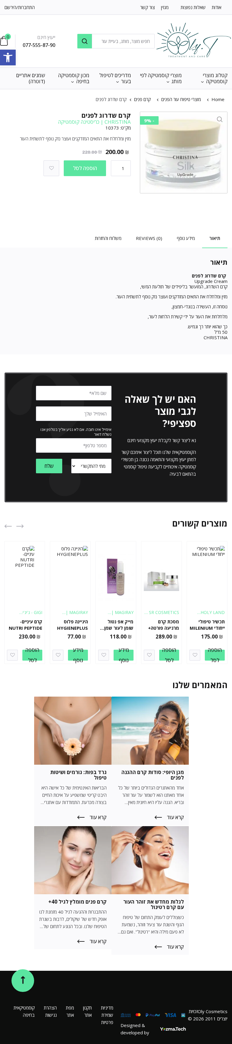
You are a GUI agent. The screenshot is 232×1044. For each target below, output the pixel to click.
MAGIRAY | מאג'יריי (122, 615)
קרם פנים (142, 99)
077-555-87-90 (39, 45)
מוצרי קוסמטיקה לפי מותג (161, 78)
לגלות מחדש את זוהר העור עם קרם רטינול (153, 904)
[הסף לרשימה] (51, 168)
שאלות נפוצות (193, 7)
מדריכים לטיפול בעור (115, 78)
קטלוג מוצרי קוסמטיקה (215, 78)
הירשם (10, 7)
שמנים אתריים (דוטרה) (30, 78)
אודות (216, 7)
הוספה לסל (85, 168)
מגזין (165, 7)
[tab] (214, 240)
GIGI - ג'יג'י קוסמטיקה (32, 615)
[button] (8, 57)
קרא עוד (175, 817)
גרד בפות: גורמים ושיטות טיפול (78, 775)
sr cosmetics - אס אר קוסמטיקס (162, 615)
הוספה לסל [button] (215, 655)
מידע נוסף (123, 655)
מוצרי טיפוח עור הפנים (181, 99)
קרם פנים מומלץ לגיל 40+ (77, 901)
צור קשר (147, 7)
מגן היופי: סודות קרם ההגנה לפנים (152, 775)
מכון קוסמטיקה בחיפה (73, 78)
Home (217, 99)
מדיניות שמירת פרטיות (107, 1015)
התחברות (26, 7)
